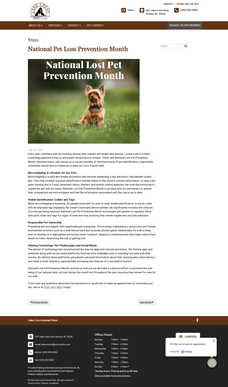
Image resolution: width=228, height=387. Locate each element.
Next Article (146, 302)
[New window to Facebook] (197, 321)
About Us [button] (35, 25)
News (34, 40)
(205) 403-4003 (53, 287)
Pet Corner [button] (94, 25)
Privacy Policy (34, 383)
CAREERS (168, 4)
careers (191, 336)
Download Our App (188, 4)
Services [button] (54, 25)
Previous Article (40, 302)
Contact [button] (73, 25)
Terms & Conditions (50, 383)
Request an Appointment (185, 25)
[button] (212, 363)
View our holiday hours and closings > (113, 375)
